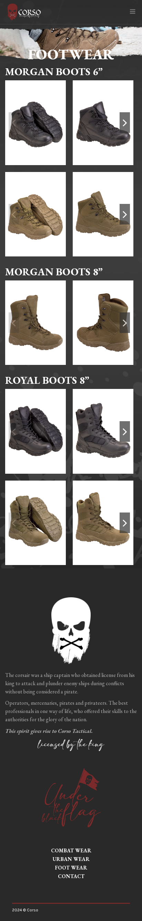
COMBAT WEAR (71, 850)
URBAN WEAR (71, 859)
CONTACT (71, 876)
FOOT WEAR (71, 867)
